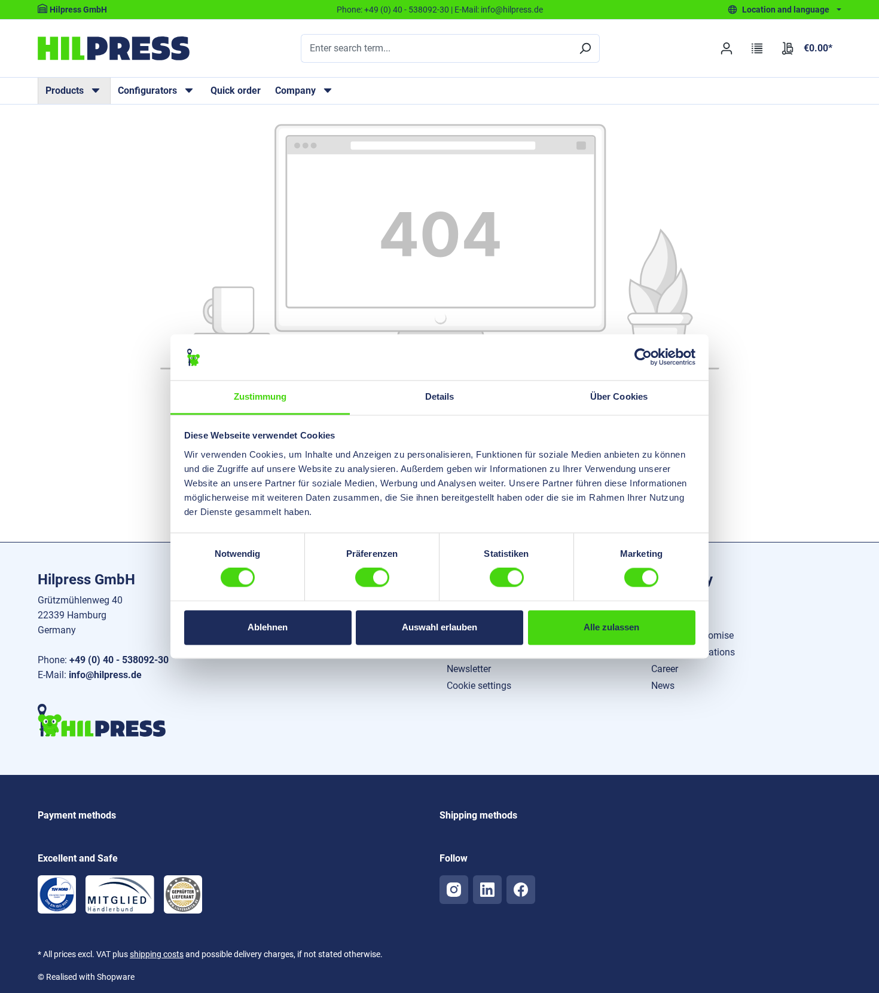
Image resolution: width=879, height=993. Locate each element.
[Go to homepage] (114, 48)
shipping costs (157, 954)
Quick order (235, 90)
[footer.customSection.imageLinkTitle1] (57, 894)
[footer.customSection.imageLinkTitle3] (183, 894)
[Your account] (726, 48)
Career (664, 669)
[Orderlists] (757, 48)
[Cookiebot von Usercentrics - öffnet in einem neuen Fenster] (643, 357)
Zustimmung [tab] (260, 396)
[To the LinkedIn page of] (487, 889)
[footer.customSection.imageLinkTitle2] (120, 894)
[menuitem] (74, 91)
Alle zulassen (611, 627)
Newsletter (469, 669)
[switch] (372, 577)
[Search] (585, 48)
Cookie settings (479, 685)
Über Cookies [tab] (619, 396)
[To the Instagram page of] (453, 889)
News (662, 685)
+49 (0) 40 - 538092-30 (406, 9)
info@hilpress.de (512, 9)
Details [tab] (439, 396)
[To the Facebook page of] (520, 889)
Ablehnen (268, 627)
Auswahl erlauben (439, 627)
